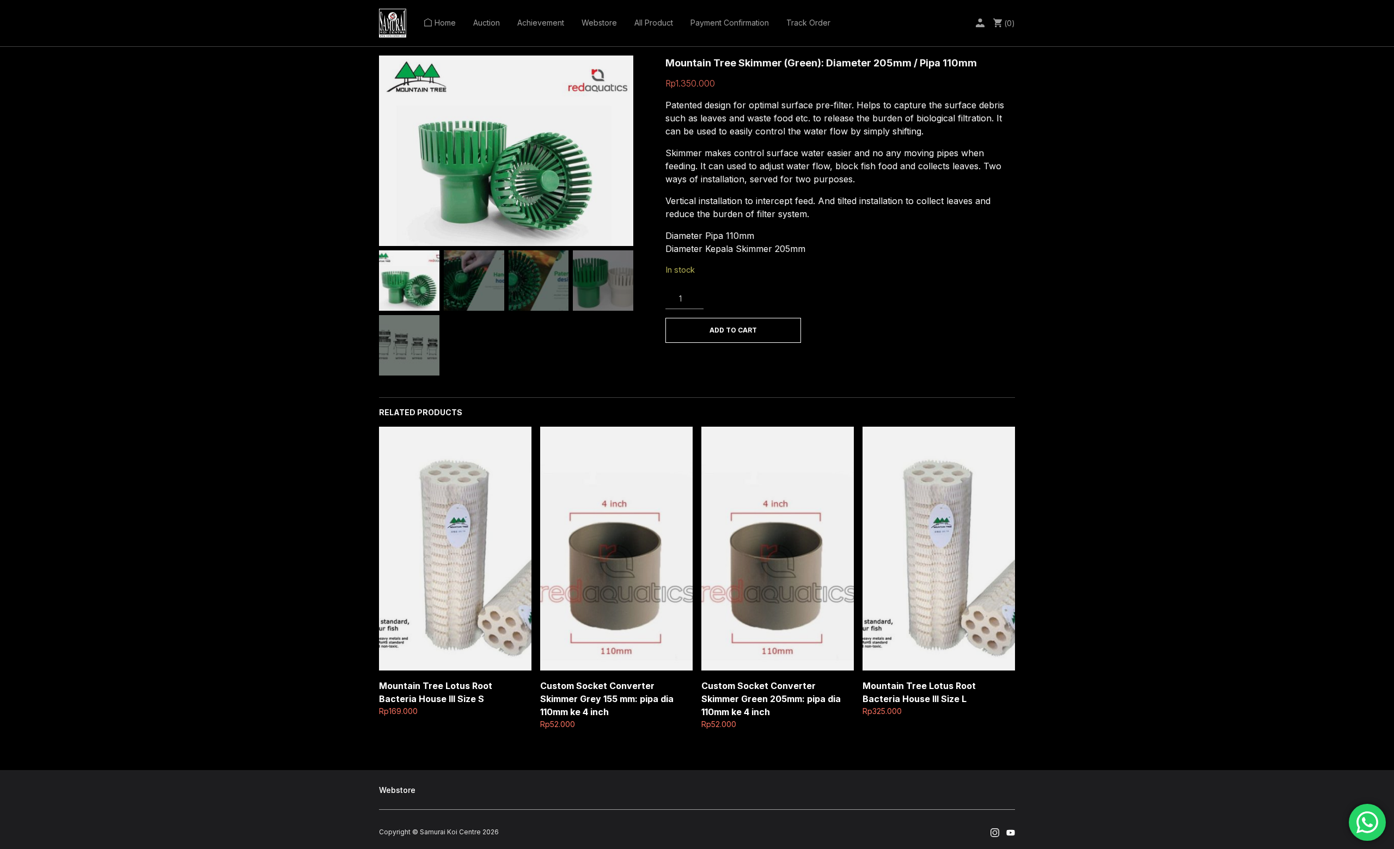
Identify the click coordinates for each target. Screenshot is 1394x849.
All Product (653, 23)
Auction (486, 23)
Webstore (599, 23)
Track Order (808, 23)
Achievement (540, 23)
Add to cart (733, 330)
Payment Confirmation (729, 23)
